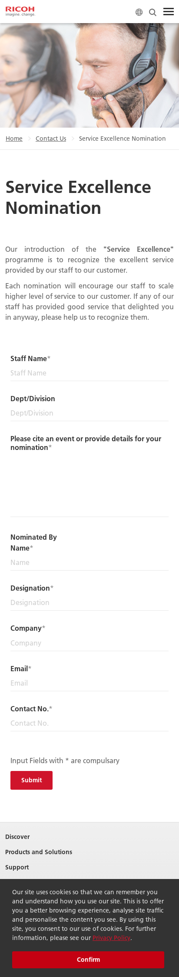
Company (26, 628)
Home (14, 138)
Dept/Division (32, 398)
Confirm (88, 959)
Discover (17, 837)
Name (20, 548)
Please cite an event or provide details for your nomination (85, 442)
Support (17, 867)
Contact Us (51, 138)
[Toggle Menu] (168, 12)
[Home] (20, 11)
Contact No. (29, 708)
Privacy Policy (111, 938)
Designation (30, 588)
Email (19, 668)
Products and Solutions (38, 852)
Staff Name (28, 358)
